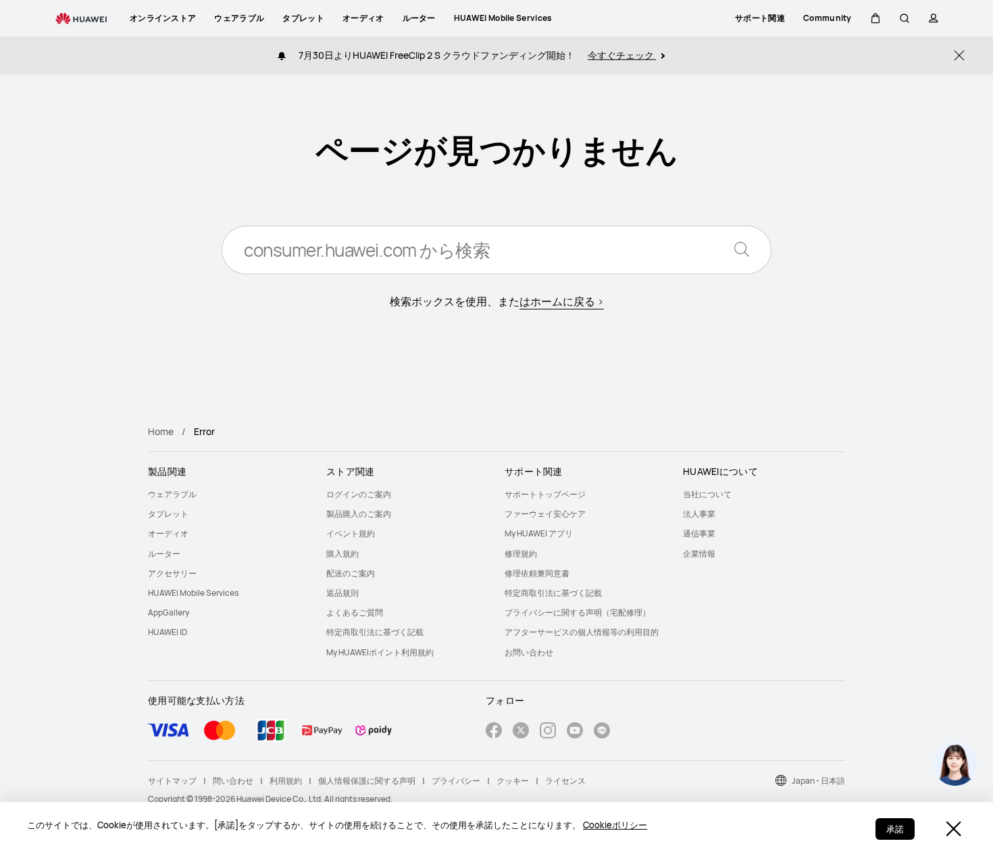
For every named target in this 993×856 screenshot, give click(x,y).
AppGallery (168, 612)
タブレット (168, 514)
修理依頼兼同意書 (537, 573)
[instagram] (548, 732)
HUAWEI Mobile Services (193, 593)
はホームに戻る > (561, 301)
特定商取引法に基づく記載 (375, 632)
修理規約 (521, 553)
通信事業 (699, 533)
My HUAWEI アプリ (539, 533)
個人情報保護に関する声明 (366, 780)
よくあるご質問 (354, 612)
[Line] (602, 732)
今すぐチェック (622, 55)
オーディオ (168, 533)
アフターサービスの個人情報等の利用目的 (582, 632)
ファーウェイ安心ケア (545, 514)
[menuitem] (229, 494)
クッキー (512, 780)
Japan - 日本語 (818, 780)
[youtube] (575, 732)
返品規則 (342, 593)
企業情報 (699, 553)
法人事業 (699, 514)
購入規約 (342, 553)
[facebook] (494, 732)
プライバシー (456, 780)
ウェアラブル (172, 494)
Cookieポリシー (615, 825)
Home (161, 431)
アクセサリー (172, 573)
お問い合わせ (529, 652)
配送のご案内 (350, 573)
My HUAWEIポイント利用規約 (380, 652)
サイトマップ (172, 780)
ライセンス (565, 780)
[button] (875, 18)
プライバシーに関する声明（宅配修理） (578, 612)
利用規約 (286, 780)
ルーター (164, 553)
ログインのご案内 (358, 494)
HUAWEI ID (167, 632)
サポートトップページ (545, 494)
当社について (707, 494)
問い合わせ (233, 780)
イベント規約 (350, 533)
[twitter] (521, 732)
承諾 (895, 829)
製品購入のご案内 (358, 514)
